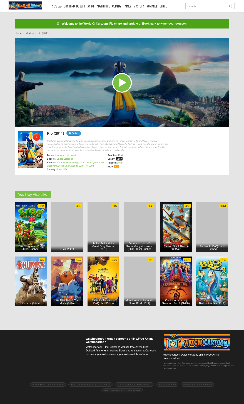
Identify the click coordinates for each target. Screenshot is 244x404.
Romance (151, 6)
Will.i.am (90, 165)
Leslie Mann (64, 165)
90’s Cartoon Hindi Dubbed (68, 6)
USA (65, 169)
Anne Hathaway (63, 162)
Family (127, 6)
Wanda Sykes (77, 165)
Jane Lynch (92, 162)
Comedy (116, 6)
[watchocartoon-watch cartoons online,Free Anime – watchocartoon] (25, 5)
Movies (30, 33)
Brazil (59, 169)
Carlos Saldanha (65, 158)
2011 (119, 162)
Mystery (139, 6)
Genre (163, 6)
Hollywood (71, 154)
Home (18, 33)
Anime (91, 6)
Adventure (103, 6)
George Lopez (79, 162)
